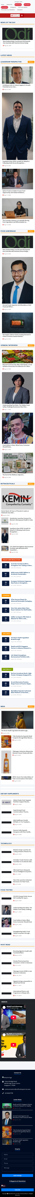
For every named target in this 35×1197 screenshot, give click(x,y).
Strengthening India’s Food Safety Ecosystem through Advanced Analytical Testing (21, 932)
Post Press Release (22, 7)
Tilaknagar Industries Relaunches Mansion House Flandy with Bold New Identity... (23, 752)
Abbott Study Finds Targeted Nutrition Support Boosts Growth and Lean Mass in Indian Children (22, 801)
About (2, 4)
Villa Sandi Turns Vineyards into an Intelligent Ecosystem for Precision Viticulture (22, 871)
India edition (27, 4)
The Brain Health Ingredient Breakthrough (20, 638)
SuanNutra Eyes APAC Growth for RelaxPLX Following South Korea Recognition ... (16, 162)
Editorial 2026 (18, 4)
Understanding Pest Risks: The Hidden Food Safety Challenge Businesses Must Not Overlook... (16, 406)
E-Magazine (13, 7)
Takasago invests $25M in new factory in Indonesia (22, 972)
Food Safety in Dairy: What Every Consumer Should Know (22, 921)
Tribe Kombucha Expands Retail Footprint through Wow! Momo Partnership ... (22, 737)
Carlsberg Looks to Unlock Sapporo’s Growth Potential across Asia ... (16, 86)
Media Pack (9, 4)
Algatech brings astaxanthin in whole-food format (22, 982)
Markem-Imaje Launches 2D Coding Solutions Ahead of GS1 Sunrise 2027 (22, 850)
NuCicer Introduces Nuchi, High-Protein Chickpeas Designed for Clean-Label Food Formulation (21, 674)
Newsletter (20, 9)
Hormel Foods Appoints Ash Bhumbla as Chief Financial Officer (22, 1116)
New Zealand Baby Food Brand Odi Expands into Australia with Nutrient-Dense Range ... (16, 250)
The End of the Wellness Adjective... (13, 475)
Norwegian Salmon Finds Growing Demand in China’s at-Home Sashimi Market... (17, 335)
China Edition (4, 7)
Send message (17, 1175)
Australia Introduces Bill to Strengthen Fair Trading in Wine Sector (21, 564)
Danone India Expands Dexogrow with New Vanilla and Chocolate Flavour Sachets (22, 831)
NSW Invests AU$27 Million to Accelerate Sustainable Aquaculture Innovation (20, 573)
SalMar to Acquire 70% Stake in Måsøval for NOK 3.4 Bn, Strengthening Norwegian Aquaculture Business (21, 618)
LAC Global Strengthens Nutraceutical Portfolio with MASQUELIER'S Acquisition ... (21, 548)
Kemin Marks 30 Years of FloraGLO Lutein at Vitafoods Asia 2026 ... (15, 512)
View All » (31, 61)
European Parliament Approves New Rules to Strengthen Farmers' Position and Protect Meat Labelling (21, 582)
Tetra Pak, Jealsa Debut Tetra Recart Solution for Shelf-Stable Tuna (21, 609)
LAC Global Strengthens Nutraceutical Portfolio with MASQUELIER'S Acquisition (20, 656)
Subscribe (17, 1190)
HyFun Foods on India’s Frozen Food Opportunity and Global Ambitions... (14, 191)
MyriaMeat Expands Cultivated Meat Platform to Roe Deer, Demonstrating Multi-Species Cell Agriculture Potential (21, 691)
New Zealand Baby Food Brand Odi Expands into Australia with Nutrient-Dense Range (16, 42)
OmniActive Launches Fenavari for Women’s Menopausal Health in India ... (21, 520)
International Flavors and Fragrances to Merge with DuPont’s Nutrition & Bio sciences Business (21, 992)
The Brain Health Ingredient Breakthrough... (14, 730)
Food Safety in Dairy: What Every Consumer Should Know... (16, 446)
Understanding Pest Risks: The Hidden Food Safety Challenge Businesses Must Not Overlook (22, 908)
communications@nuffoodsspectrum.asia (17, 1089)
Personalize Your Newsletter (8, 9)
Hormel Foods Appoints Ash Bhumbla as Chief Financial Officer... (17, 306)
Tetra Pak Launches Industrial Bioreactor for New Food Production (22, 881)
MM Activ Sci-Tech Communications (19, 1193)
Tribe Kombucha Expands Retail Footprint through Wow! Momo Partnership (22, 1131)
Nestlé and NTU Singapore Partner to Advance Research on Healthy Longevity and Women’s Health (21, 647)
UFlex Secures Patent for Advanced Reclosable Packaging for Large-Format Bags (21, 600)
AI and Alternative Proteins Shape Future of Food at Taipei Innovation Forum (21, 683)
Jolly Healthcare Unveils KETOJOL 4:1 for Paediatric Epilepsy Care (21, 821)
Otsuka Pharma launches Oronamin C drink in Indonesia (22, 962)
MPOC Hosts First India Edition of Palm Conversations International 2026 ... (23, 778)
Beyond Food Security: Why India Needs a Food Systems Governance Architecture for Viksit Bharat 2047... (17, 365)
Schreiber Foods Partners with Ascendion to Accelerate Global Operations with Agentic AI (23, 860)
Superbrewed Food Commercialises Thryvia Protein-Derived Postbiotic (21, 811)
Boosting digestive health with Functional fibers (22, 952)
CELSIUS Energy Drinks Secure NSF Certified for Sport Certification (22, 897)
